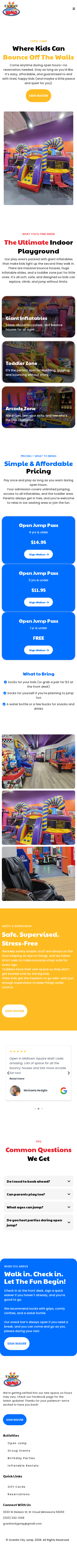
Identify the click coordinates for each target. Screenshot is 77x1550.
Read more (17, 1078)
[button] (73, 8)
